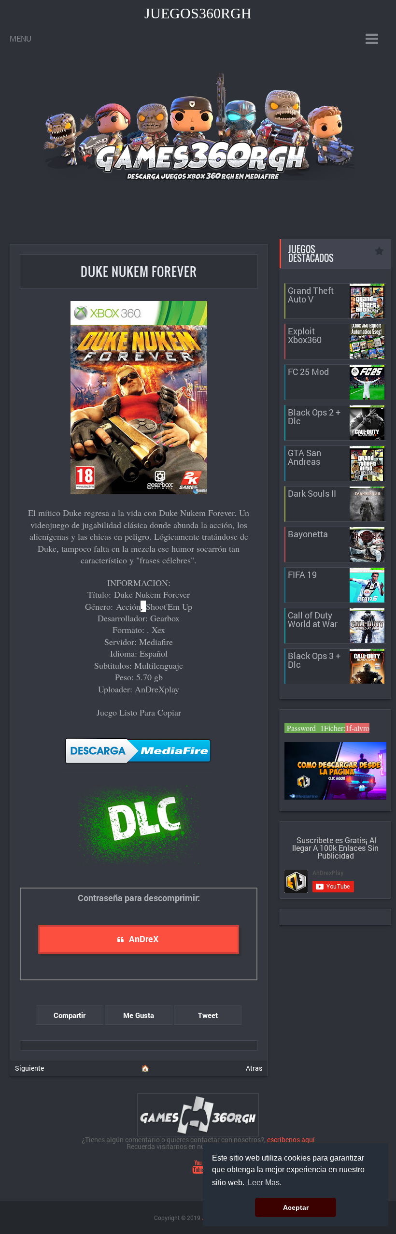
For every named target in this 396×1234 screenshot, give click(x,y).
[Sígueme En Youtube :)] (198, 1169)
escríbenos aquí (291, 1139)
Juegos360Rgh (198, 13)
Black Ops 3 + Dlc (314, 660)
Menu (20, 38)
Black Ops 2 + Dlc (314, 416)
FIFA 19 (302, 574)
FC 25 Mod (308, 371)
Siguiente (29, 1068)
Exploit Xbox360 (305, 335)
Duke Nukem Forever (139, 271)
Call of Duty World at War (313, 619)
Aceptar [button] (296, 1207)
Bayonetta (308, 534)
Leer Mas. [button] (265, 1182)
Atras (254, 1068)
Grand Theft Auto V (311, 295)
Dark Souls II (312, 493)
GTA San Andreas (304, 457)
